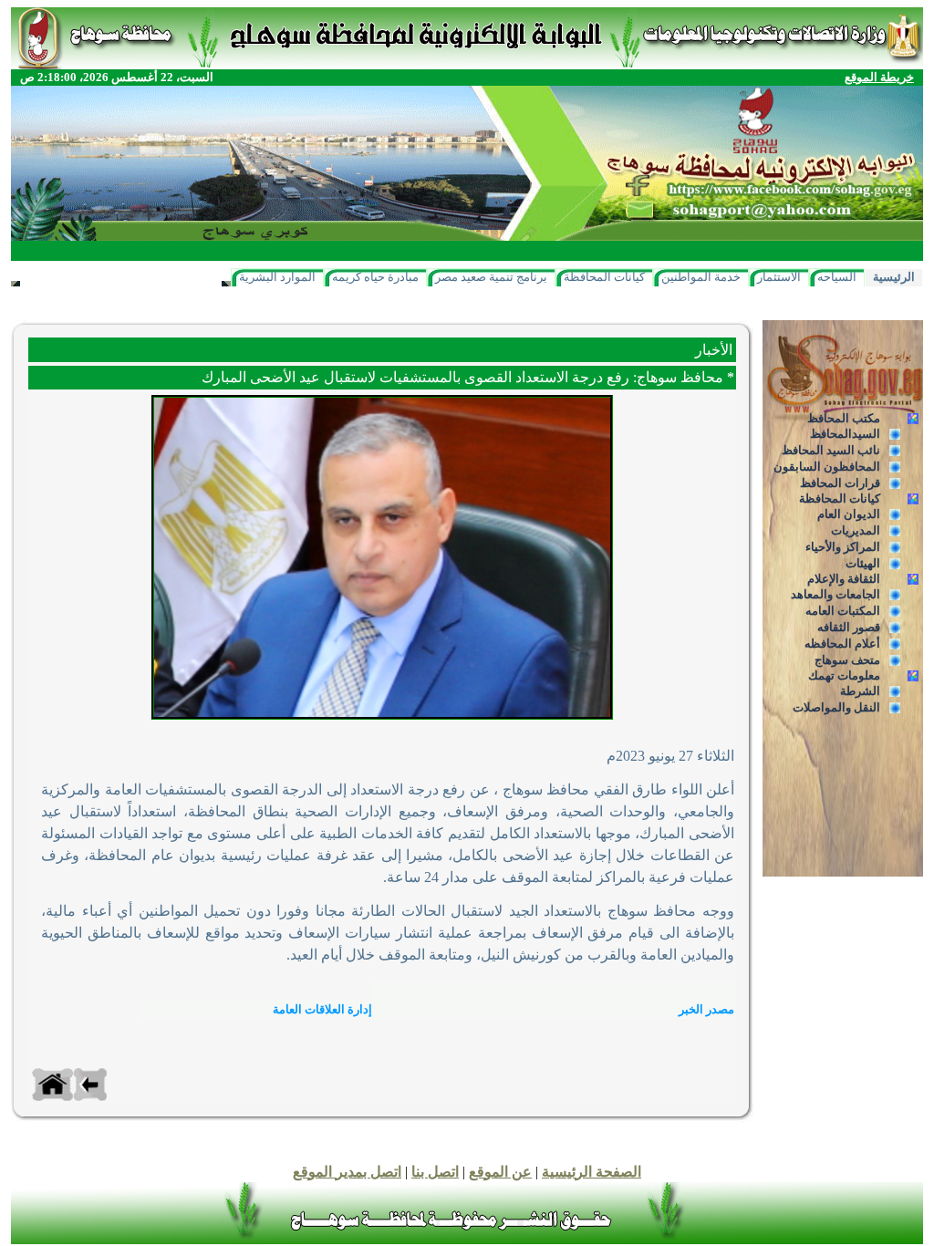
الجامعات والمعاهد (835, 594)
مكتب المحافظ (843, 418)
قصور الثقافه (848, 627)
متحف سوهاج (847, 660)
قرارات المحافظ (840, 483)
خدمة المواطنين (701, 277)
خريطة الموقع (879, 77)
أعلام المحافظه (842, 643)
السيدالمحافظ (845, 434)
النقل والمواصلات (836, 707)
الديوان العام (848, 514)
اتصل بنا (435, 1171)
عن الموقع (500, 1171)
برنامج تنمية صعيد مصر (491, 277)
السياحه (836, 277)
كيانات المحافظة (604, 277)
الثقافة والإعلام (843, 579)
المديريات (855, 530)
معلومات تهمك (844, 675)
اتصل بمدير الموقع (347, 1171)
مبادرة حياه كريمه (375, 277)
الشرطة (860, 691)
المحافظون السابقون (826, 466)
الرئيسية (894, 277)
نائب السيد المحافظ (831, 450)
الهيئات (863, 563)
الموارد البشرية (277, 277)
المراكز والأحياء (842, 547)
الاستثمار (779, 277)
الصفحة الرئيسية (591, 1171)
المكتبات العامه (842, 611)
